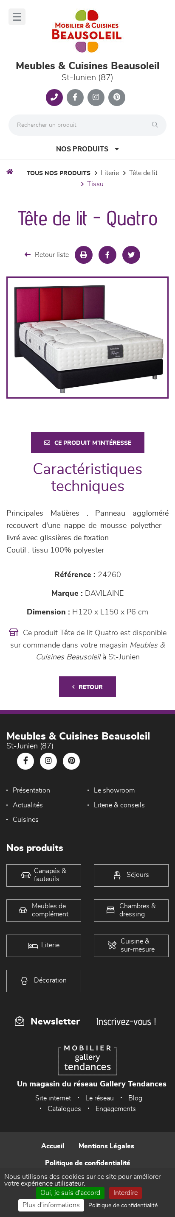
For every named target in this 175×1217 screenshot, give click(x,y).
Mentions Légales (106, 1146)
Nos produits (82, 149)
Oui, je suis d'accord (70, 1192)
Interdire (125, 1192)
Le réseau (99, 1098)
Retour (91, 687)
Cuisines (26, 819)
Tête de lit (143, 173)
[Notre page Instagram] (96, 97)
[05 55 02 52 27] (54, 97)
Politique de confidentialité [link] (123, 1206)
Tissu (95, 184)
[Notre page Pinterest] (116, 97)
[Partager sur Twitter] (131, 255)
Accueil (52, 1146)
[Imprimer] (84, 255)
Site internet (53, 1098)
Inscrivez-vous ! (126, 1021)
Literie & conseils (119, 805)
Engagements (116, 1108)
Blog (135, 1098)
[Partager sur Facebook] (107, 255)
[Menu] (16, 16)
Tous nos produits (58, 173)
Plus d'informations (51, 1205)
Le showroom (114, 790)
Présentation (31, 790)
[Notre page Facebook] (75, 97)
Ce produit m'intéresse (92, 443)
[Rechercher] (157, 125)
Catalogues (64, 1108)
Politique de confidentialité (87, 1163)
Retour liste (52, 254)
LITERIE (110, 173)
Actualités (28, 805)
